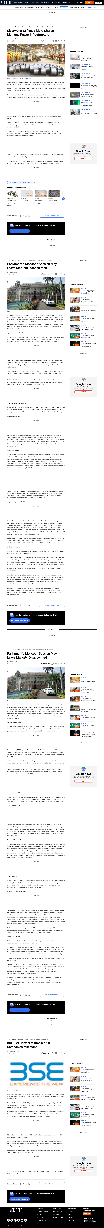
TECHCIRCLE (71, 1211)
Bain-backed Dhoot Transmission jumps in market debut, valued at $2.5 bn (89, 87)
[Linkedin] (64, 41)
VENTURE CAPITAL (29, 7)
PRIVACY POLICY (41, 1220)
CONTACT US (40, 1214)
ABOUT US (40, 1208)
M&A (37, 7)
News (15, 2)
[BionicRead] (52, 41)
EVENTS (70, 1214)
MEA (100, 2)
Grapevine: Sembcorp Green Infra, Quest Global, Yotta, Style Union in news (88, 320)
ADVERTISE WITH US (42, 1211)
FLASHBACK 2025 (74, 7)
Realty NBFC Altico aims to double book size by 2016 (40, 202)
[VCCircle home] (6, 2)
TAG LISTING (56, 1214)
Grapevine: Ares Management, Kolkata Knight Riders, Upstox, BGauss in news (88, 292)
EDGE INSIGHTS (72, 1220)
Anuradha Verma (14, 1051)
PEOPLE (56, 7)
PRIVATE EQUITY (19, 7)
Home (8, 27)
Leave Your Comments (52, 215)
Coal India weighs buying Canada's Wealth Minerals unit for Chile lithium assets (88, 104)
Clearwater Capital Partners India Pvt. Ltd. (21, 182)
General (14, 260)
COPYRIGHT (40, 1217)
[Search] (77, 2)
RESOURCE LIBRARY (58, 1217)
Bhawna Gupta (14, 39)
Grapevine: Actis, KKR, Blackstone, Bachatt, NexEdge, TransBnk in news (88, 301)
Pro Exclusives (35, 2)
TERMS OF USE (57, 1208)
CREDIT (42, 7)
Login (82, 2)
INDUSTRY (48, 7)
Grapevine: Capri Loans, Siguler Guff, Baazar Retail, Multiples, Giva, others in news (88, 345)
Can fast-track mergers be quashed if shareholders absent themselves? (88, 68)
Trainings (27, 2)
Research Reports (45, 2)
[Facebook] (59, 41)
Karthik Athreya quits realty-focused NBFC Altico (26, 202)
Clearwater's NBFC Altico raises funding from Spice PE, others (54, 202)
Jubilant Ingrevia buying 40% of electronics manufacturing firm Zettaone (88, 77)
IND (97, 2)
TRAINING (70, 1217)
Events (20, 2)
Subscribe (90, 2)
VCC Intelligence (56, 2)
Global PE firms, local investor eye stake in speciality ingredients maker (88, 58)
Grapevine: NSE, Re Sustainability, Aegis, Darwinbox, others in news (88, 310)
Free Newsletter (66, 2)
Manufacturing (16, 27)
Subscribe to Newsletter (19, 231)
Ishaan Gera (13, 272)
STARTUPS (83, 7)
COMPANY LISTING (57, 1211)
